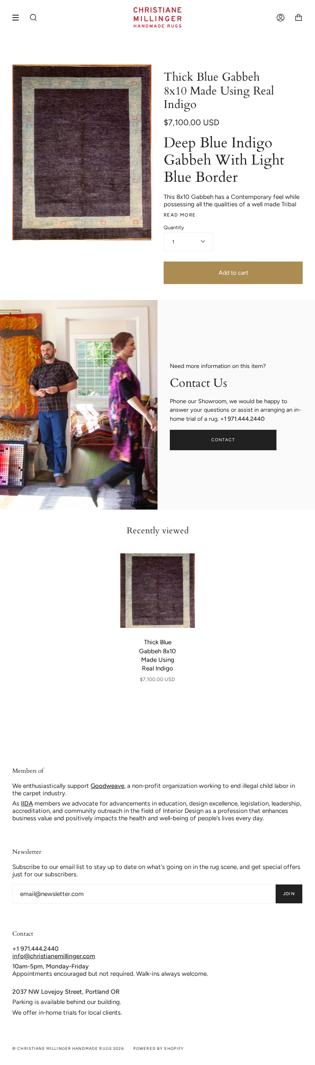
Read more (180, 215)
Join (289, 893)
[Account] (280, 17)
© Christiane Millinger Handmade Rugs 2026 (68, 1048)
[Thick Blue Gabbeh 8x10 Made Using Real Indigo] (157, 590)
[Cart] (298, 17)
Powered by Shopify (158, 1048)
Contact (223, 439)
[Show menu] (18, 17)
